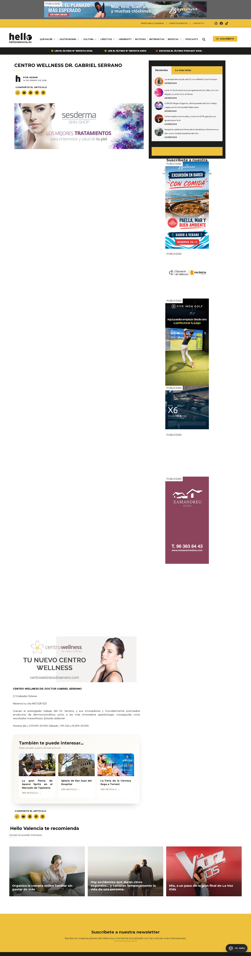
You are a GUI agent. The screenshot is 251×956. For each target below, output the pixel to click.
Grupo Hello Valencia (152, 23)
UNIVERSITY (125, 39)
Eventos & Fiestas (178, 23)
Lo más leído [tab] (183, 70)
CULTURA (88, 39)
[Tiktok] (226, 23)
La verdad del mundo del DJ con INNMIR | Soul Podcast (190, 79)
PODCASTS (191, 39)
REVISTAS (173, 39)
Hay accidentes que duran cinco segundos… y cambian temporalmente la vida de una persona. (123, 885)
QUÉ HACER (46, 39)
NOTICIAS (140, 39)
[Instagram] (216, 23)
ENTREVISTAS (156, 39)
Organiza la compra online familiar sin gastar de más (42, 887)
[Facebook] (221, 23)
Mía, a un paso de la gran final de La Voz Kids (201, 887)
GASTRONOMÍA (67, 39)
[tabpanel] (187, 107)
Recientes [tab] (161, 70)
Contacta (198, 23)
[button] (204, 39)
